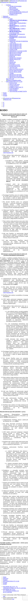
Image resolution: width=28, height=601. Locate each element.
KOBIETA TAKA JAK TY (16, 87)
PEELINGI (12, 63)
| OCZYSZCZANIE (15, 32)
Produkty (5, 579)
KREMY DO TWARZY (15, 58)
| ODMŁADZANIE (18, 21)
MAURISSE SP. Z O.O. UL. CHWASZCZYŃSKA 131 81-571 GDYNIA (11, 591)
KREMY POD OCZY (15, 59)
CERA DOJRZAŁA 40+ (15, 44)
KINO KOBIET (13, 90)
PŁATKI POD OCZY (14, 66)
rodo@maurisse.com (8, 152)
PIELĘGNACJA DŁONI (15, 52)
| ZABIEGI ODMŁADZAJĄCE (17, 29)
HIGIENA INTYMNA (15, 55)
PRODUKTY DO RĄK (15, 74)
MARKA (8, 5)
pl (3, 102)
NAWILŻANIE (13, 49)
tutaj (4, 596)
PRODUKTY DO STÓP (15, 76)
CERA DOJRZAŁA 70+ (15, 48)
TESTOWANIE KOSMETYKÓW (18, 91)
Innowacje (5, 16)
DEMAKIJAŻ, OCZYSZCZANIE (18, 51)
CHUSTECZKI (13, 67)
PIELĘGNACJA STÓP (15, 53)
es (3, 106)
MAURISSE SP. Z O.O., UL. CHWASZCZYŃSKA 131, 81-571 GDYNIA (14, 587)
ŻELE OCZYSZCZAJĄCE (16, 69)
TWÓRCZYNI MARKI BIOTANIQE (15, 7)
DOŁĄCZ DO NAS (14, 84)
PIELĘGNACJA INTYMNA (16, 77)
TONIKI (11, 73)
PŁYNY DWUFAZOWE (15, 70)
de (3, 105)
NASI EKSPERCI (14, 88)
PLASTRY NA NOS (14, 65)
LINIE (11, 19)
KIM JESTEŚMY (13, 9)
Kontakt (5, 95)
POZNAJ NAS (13, 83)
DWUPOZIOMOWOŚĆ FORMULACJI (15, 14)
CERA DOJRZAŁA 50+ (15, 45)
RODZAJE (12, 56)
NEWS (5, 94)
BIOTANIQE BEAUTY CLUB (14, 81)
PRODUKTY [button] (6, 17)
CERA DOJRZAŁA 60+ (15, 46)
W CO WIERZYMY (14, 10)
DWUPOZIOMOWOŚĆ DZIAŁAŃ (18, 12)
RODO (5, 584)
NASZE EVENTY (14, 85)
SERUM (11, 60)
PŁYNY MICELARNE (15, 72)
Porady (5, 92)
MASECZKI (12, 62)
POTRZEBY (12, 39)
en (3, 103)
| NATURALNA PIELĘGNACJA (17, 35)
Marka (4, 577)
